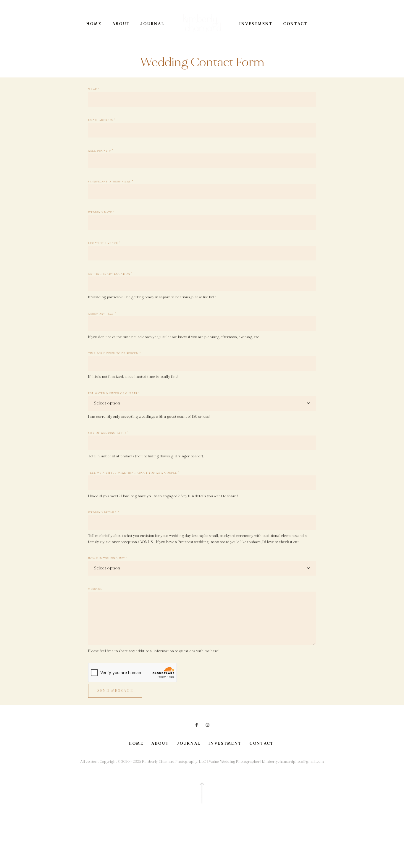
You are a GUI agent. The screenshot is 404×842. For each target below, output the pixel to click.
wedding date (101, 212)
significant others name (110, 181)
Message (95, 589)
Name (94, 89)
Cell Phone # (100, 151)
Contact (295, 24)
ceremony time (102, 313)
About (121, 24)
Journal (152, 24)
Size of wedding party (108, 433)
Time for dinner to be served (114, 353)
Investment (256, 24)
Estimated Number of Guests (114, 393)
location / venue (104, 243)
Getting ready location (110, 274)
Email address (101, 120)
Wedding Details (103, 512)
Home (93, 24)
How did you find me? (107, 558)
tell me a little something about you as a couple (134, 473)
